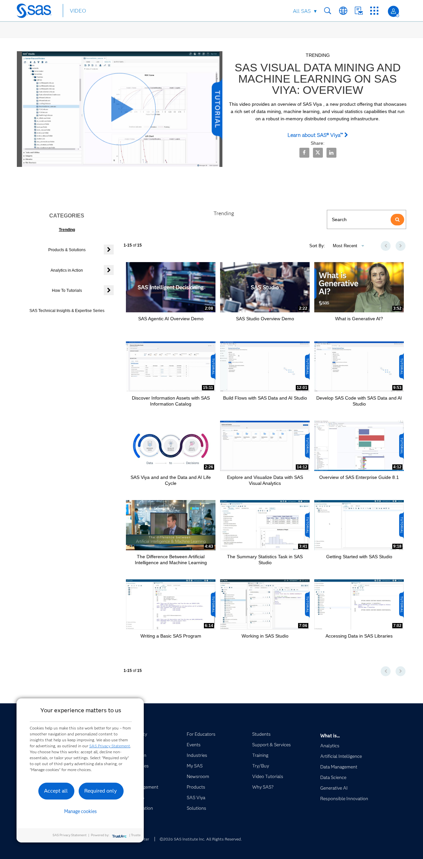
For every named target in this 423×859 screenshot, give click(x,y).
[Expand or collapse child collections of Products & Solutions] (109, 249)
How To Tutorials (67, 290)
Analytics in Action (67, 270)
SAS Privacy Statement (109, 745)
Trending (67, 229)
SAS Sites (374, 11)
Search (328, 11)
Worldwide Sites (343, 11)
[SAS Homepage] (37, 11)
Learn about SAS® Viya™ (316, 135)
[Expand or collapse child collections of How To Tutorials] (109, 290)
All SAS (302, 11)
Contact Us (359, 11)
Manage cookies (80, 811)
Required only (100, 791)
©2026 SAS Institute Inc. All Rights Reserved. (201, 839)
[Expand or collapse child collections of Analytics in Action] (109, 270)
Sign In (393, 11)
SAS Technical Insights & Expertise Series (66, 310)
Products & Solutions (67, 250)
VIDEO (78, 11)
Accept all (56, 791)
